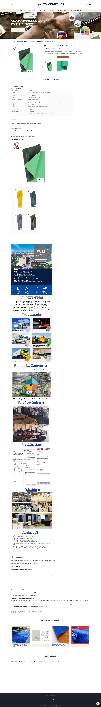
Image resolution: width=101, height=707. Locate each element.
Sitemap (59, 705)
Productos (32, 10)
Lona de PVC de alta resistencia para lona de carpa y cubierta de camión (28, 611)
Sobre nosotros (76, 10)
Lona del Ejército (45, 606)
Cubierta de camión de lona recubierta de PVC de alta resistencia (25, 612)
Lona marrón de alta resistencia (17, 604)
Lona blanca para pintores (28, 606)
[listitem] (50, 66)
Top (98, 703)
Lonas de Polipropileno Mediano (54, 604)
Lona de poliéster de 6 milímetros (78, 604)
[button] (12, 5)
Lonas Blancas (45, 604)
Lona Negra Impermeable (66, 604)
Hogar (22, 10)
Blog (51, 10)
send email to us (64, 57)
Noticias (42, 10)
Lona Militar (39, 604)
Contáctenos (62, 10)
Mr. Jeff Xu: (16, 661)
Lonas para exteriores (37, 606)
